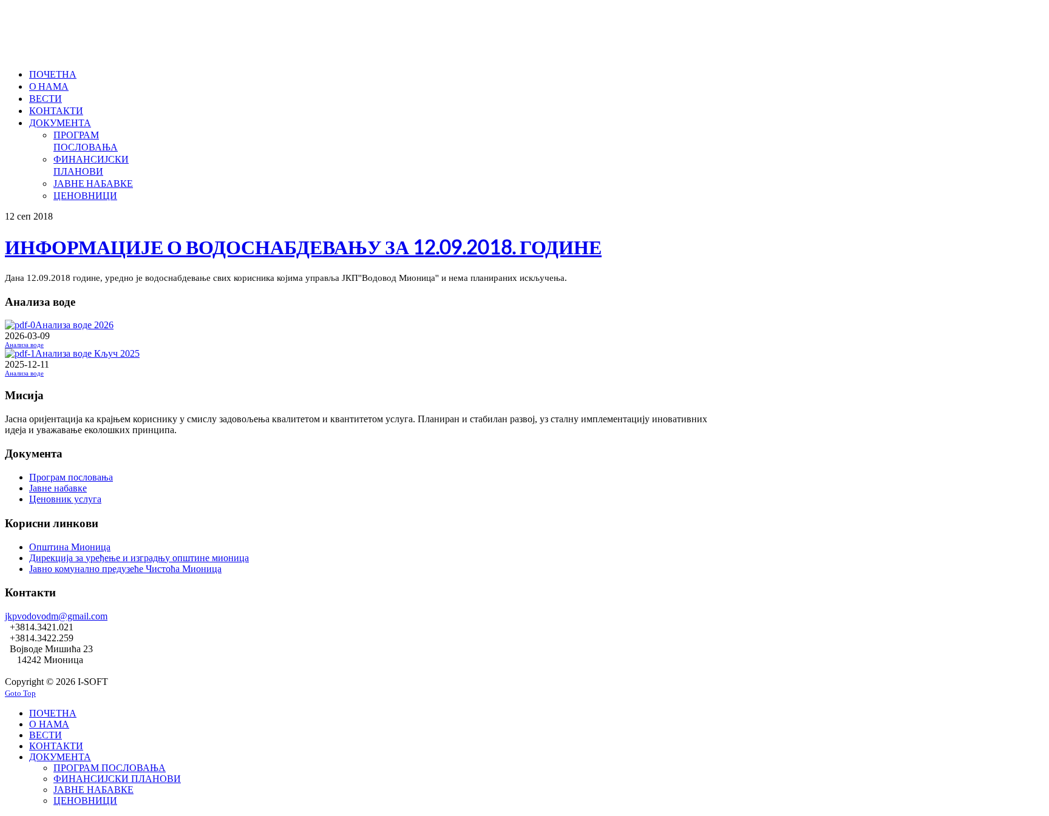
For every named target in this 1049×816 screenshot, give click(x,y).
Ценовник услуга (65, 499)
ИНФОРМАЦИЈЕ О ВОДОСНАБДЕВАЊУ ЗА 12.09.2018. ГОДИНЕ (303, 246)
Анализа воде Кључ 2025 (87, 353)
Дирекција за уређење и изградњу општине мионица (139, 558)
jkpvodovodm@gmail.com (56, 616)
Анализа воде (24, 345)
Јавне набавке (58, 488)
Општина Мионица (69, 547)
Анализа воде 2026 (74, 325)
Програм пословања (71, 477)
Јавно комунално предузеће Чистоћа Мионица (125, 569)
